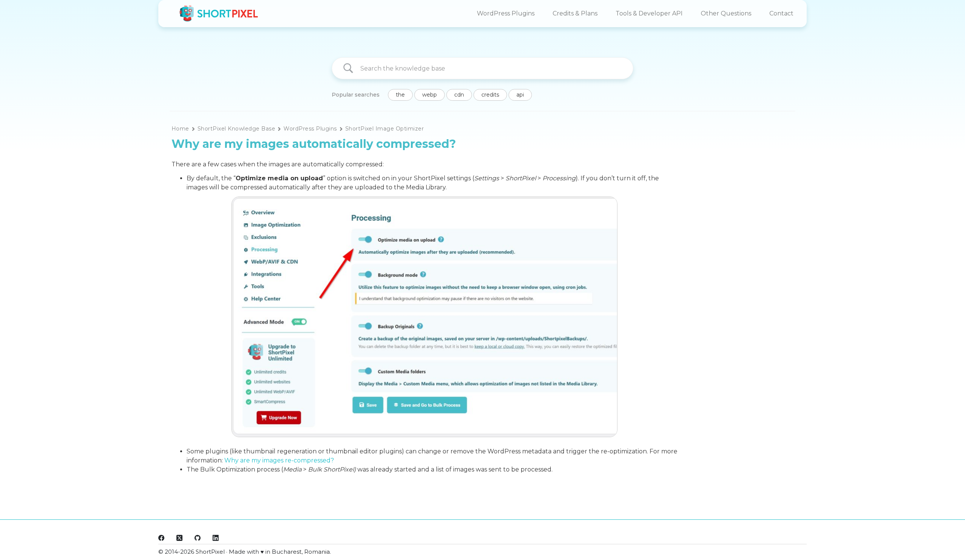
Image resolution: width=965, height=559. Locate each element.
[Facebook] (161, 538)
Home (180, 128)
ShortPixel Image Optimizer (384, 128)
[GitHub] (198, 538)
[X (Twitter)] (179, 538)
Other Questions (726, 13)
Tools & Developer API (649, 13)
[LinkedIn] (216, 538)
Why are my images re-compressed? (279, 460)
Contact (781, 13)
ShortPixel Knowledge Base (236, 128)
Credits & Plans (575, 13)
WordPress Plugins (506, 13)
